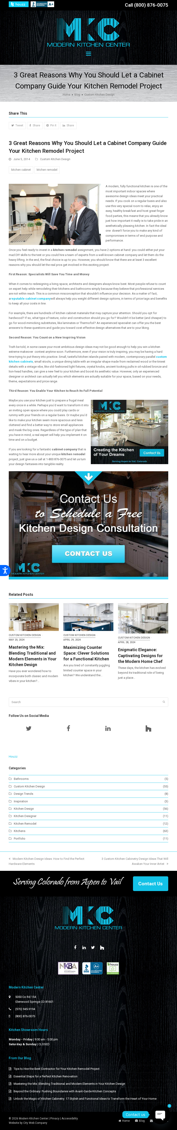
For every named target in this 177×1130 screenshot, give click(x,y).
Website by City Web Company (28, 1122)
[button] (88, 54)
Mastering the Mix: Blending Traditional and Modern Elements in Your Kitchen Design (69, 1083)
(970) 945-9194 (25, 1009)
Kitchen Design (24, 808)
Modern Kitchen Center (33, 1118)
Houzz (13, 756)
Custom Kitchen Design (55, 159)
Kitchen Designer (25, 816)
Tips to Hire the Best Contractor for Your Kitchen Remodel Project (57, 1068)
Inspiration (21, 801)
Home (126, 1120)
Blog (142, 1120)
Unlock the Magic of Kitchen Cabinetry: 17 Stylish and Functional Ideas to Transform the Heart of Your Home (85, 1098)
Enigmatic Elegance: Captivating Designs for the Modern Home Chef (140, 655)
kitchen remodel (47, 169)
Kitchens (19, 831)
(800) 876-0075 (25, 1016)
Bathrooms (21, 779)
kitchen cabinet (21, 169)
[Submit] (164, 702)
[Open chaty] (160, 1114)
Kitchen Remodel (25, 823)
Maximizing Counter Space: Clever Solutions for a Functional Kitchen (86, 653)
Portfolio (19, 838)
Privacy (54, 1118)
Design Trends (23, 793)
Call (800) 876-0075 (146, 5)
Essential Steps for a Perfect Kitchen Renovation (45, 1076)
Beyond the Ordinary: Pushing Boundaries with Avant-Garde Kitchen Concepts (65, 1091)
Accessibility (70, 1118)
